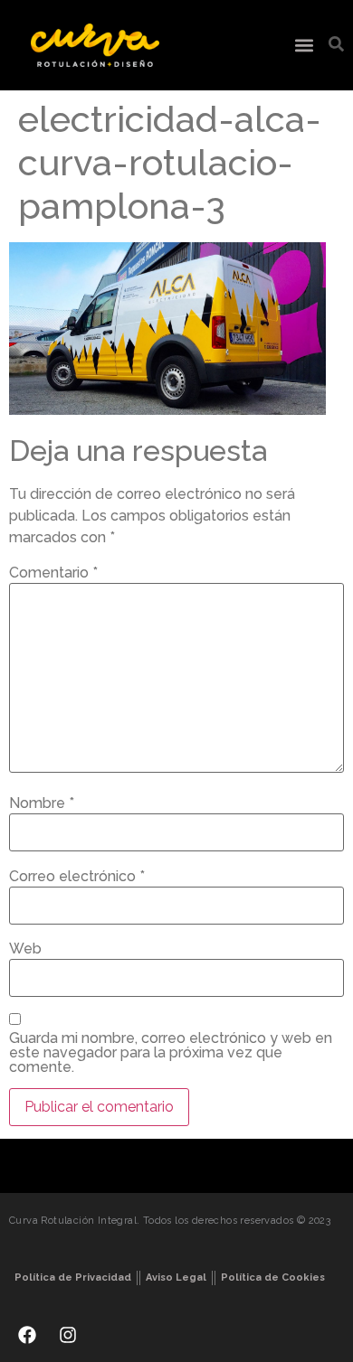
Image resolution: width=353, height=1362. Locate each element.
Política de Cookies (273, 1277)
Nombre (41, 803)
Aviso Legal (176, 1277)
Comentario (53, 573)
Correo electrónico (77, 876)
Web (25, 949)
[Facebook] (27, 1335)
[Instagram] (68, 1335)
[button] (304, 46)
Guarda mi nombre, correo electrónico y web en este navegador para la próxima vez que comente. (170, 1053)
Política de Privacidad (72, 1277)
